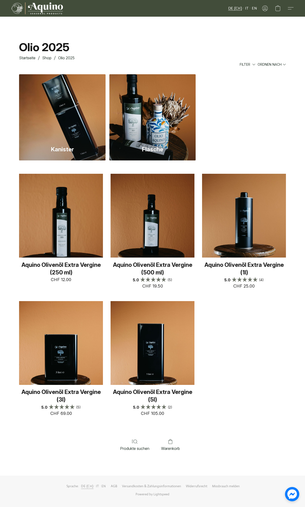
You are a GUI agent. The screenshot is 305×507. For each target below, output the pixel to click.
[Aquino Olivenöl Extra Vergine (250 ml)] (61, 216)
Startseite (27, 57)
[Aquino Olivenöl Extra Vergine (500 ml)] (152, 216)
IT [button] (247, 8)
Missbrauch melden (226, 486)
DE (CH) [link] (87, 486)
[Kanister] (62, 107)
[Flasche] (152, 107)
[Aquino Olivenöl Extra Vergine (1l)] (244, 216)
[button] (37, 8)
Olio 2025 (66, 57)
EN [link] (104, 486)
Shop (46, 57)
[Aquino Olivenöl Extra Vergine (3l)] (61, 343)
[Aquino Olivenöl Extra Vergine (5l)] (152, 343)
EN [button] (254, 8)
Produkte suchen (134, 448)
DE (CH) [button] (235, 8)
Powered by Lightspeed (152, 494)
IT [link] (97, 486)
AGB (114, 486)
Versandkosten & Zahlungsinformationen (151, 486)
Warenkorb (170, 448)
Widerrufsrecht (196, 486)
